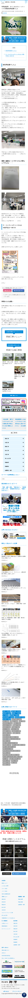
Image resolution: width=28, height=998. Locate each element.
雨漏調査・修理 (21, 896)
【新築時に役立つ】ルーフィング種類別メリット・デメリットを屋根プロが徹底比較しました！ (14, 666)
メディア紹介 (4, 891)
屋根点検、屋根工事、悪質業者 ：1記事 (11, 754)
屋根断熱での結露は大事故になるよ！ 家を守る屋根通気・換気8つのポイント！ (14, 649)
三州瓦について (5, 923)
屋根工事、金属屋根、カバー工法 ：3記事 (11, 738)
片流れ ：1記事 (14, 760)
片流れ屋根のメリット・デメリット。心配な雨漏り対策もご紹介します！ (14, 572)
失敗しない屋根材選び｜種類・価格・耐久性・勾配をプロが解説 (14, 618)
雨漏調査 (7, 466)
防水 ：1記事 (5, 758)
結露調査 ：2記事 (6, 740)
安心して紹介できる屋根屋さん (8, 958)
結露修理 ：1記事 (6, 764)
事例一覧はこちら (14, 395)
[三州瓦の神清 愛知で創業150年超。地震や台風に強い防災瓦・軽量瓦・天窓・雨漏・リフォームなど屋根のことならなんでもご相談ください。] (9, 983)
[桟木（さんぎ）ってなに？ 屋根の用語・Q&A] (14, 598)
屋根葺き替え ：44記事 (7, 723)
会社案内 (3, 880)
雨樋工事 (7, 446)
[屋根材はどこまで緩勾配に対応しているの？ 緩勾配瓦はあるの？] (14, 677)
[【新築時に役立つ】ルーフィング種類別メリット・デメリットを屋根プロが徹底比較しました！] (14, 659)
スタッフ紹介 (4, 888)
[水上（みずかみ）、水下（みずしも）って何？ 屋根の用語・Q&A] (14, 693)
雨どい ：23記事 (6, 729)
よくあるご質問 (5, 885)
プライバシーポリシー (17, 991)
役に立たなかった (18, 290)
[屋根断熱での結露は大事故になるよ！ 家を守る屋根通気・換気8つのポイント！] (14, 644)
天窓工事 (7, 454)
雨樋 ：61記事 (6, 721)
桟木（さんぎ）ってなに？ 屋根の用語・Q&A (14, 603)
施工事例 (15, 920)
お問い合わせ (6, 991)
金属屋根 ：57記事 (14, 721)
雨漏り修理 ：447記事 (16, 711)
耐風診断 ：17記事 (7, 731)
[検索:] (14, 479)
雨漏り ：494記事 (6, 711)
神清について (4, 883)
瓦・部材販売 (4, 920)
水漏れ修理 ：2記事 (7, 744)
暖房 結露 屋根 (7, 487)
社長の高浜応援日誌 (6, 955)
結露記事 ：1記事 (6, 762)
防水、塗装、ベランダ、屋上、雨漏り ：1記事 (12, 756)
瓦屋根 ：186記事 (16, 713)
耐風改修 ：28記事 (17, 725)
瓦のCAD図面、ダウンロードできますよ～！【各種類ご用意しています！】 (13, 634)
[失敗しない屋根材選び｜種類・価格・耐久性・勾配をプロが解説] (14, 612)
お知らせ (3, 952)
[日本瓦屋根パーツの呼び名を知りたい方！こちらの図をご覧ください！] (14, 582)
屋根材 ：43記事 (17, 723)
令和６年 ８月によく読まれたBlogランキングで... (7, 363)
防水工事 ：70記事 (7, 719)
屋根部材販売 (4, 926)
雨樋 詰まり (17, 487)
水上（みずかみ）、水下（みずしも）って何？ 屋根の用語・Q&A (14, 698)
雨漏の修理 (20, 899)
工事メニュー (4, 896)
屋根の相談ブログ (5, 950)
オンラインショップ (6, 928)
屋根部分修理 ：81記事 (20, 717)
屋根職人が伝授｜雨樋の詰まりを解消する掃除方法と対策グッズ (14, 557)
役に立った (7, 290)
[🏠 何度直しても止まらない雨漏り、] (7, 864)
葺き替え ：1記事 (6, 760)
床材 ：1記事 (14, 762)
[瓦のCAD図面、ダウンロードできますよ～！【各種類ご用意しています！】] (14, 628)
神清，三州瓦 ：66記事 (16, 719)
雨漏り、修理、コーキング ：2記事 (10, 742)
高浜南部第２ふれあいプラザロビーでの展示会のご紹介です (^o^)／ (20, 422)
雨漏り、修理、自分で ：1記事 (9, 746)
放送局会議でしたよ (11, 50)
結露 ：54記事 (22, 721)
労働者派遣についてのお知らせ (8, 918)
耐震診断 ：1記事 (6, 752)
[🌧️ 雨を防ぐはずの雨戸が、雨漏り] (7, 850)
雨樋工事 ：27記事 (7, 727)
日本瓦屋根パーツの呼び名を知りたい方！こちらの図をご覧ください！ (14, 588)
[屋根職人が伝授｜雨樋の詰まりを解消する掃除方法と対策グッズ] (14, 551)
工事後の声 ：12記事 (16, 731)
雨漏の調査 (20, 902)
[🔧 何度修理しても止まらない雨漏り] (20, 864)
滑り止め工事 (8, 458)
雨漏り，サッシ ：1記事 (8, 748)
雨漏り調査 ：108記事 (14, 715)
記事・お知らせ (5, 947)
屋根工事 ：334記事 (7, 713)
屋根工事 (7, 438)
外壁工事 (7, 442)
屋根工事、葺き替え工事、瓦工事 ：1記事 (11, 750)
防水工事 (7, 450)
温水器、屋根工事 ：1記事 (14, 758)
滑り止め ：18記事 (15, 729)
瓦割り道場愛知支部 (6, 894)
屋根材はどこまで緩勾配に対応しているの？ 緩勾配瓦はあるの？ (14, 683)
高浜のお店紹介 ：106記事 (8, 717)
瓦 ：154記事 (5, 715)
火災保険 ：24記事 (16, 727)
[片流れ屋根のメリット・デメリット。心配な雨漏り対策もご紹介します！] (14, 567)
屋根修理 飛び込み (15, 488)
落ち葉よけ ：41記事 (7, 725)
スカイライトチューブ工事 (7, 912)
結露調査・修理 (8, 470)
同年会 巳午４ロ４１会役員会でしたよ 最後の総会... (19, 376)
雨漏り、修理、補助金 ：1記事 (18, 744)
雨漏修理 (7, 462)
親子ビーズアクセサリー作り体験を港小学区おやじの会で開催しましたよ (7, 424)
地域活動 (5, 13)
